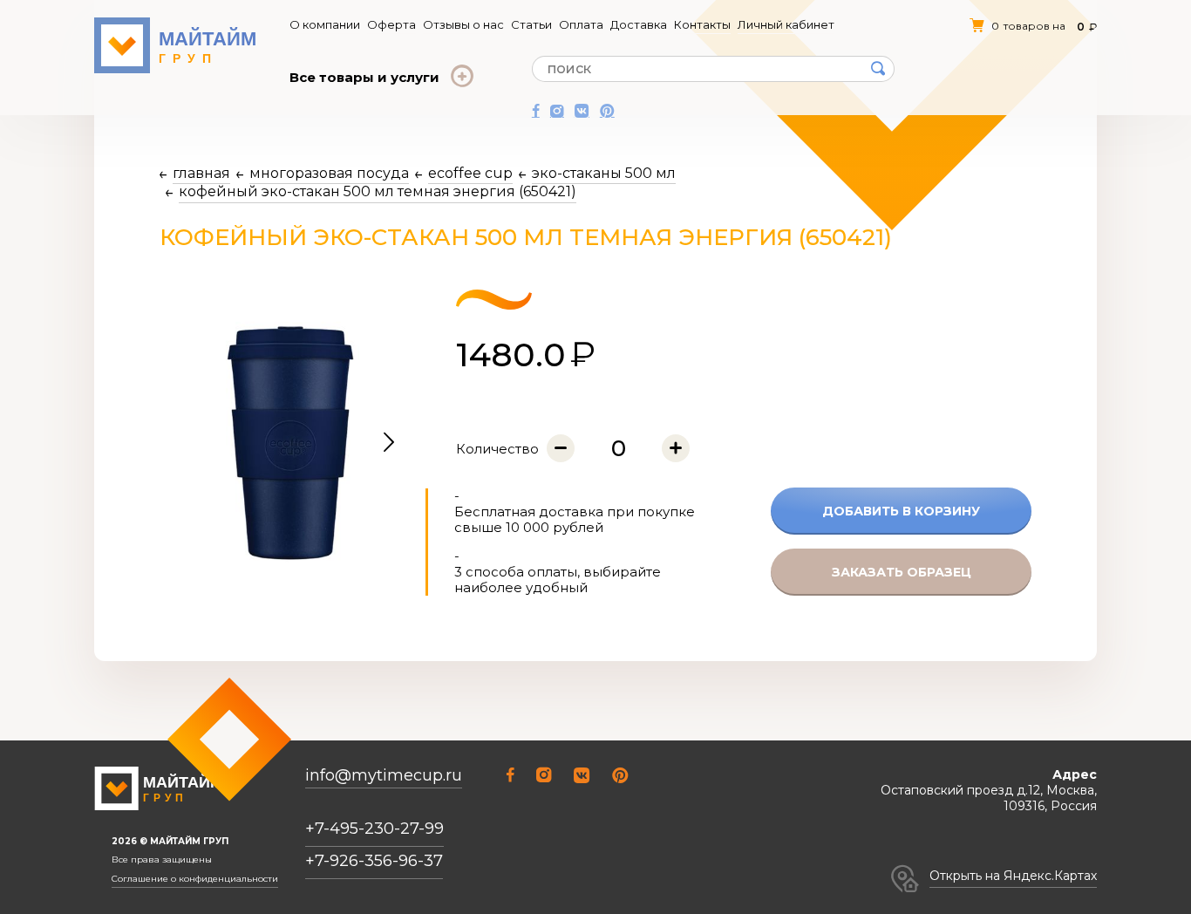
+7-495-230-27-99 (374, 828)
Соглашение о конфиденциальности (195, 879)
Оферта (391, 24)
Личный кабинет (786, 24)
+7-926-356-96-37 (374, 860)
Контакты (702, 24)
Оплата (581, 24)
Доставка (638, 24)
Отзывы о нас (463, 24)
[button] (389, 443)
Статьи (531, 24)
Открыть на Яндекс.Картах (1013, 875)
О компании (324, 24)
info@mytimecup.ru (383, 776)
